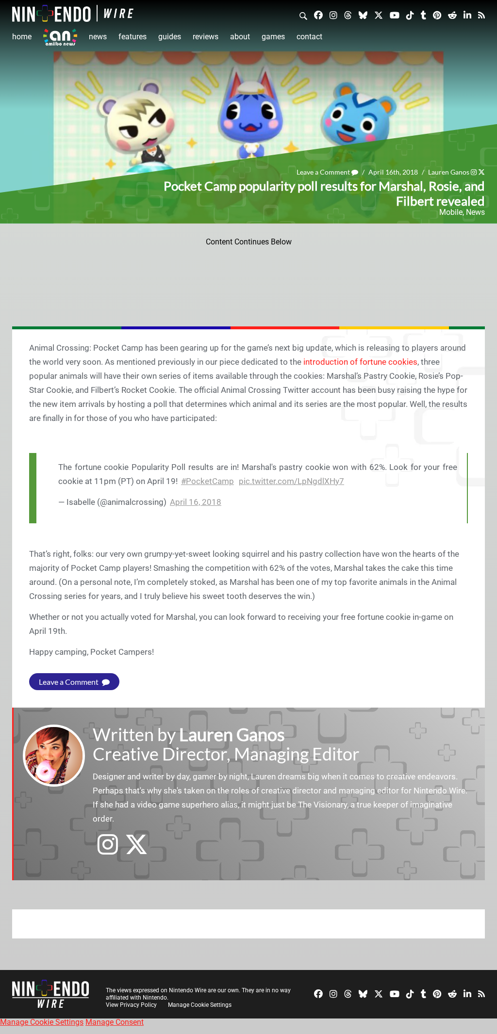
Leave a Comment (324, 172)
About (240, 36)
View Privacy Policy (131, 1005)
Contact (309, 36)
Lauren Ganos (448, 172)
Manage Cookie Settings (200, 1005)
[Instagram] (333, 14)
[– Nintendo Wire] (72, 13)
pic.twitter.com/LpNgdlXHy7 (291, 481)
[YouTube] (394, 14)
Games (273, 36)
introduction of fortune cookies (360, 362)
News (98, 36)
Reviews (205, 36)
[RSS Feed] (481, 14)
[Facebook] (318, 14)
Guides (169, 36)
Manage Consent (114, 1022)
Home (22, 36)
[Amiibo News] (60, 37)
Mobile (451, 212)
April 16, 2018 (195, 502)
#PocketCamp (207, 481)
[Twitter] (378, 14)
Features (132, 36)
